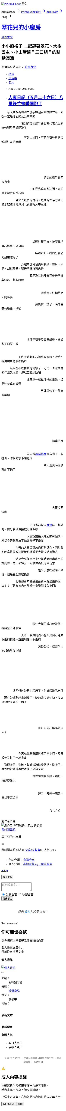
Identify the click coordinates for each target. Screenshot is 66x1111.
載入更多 (7, 877)
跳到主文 (7, 37)
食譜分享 (28, 859)
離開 (20, 1104)
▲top (4, 870)
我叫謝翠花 (8, 829)
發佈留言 (7, 898)
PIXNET (16, 1058)
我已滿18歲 (8, 1104)
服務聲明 (38, 1061)
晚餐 (49, 525)
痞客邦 (29, 849)
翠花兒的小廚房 (21, 27)
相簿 (11, 74)
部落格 (12, 78)
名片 (11, 82)
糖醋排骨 (40, 454)
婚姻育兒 (30, 67)
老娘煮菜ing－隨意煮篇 (37, 864)
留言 (37, 849)
